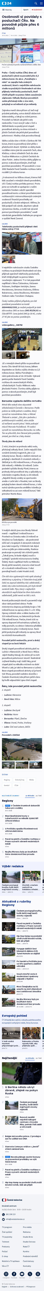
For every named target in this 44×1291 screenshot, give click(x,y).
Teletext (5, 1241)
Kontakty (27, 1266)
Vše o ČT (5, 1266)
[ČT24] (6, 3)
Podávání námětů (30, 1256)
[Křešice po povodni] (22, 509)
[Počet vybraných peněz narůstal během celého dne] (22, 51)
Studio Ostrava (29, 1241)
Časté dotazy (28, 1261)
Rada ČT (26, 1246)
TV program (7, 1227)
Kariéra (26, 1251)
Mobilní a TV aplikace (11, 1261)
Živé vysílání (7, 1232)
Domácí (6, 785)
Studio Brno (28, 1237)
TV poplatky (7, 1237)
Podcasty (6, 1246)
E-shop (5, 1256)
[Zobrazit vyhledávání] (36, 3)
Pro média (27, 1227)
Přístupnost (30, 1287)
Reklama (26, 1232)
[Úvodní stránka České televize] (12, 1199)
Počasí (4, 1251)
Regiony (7, 780)
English (4, 1287)
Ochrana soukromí (17, 1287)
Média (31, 780)
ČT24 (3, 33)
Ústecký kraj (19, 780)
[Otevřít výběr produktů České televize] (41, 3)
